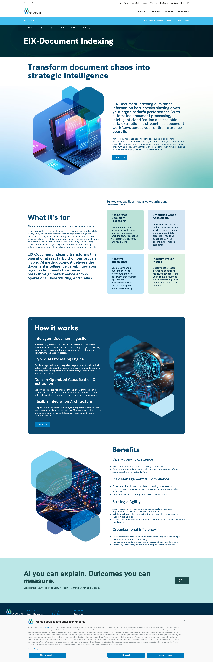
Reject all (126, 655)
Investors (124, 3)
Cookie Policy (33, 649)
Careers (153, 3)
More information (47, 655)
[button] (184, 620)
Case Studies (177, 21)
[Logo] (32, 11)
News (186, 21)
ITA (187, 3)
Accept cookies (165, 655)
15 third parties (43, 627)
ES (182, 3)
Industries (182, 11)
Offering (169, 11)
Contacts (174, 3)
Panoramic (148, 21)
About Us (142, 11)
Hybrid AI (155, 11)
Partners (164, 3)
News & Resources (139, 3)
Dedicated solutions (162, 21)
